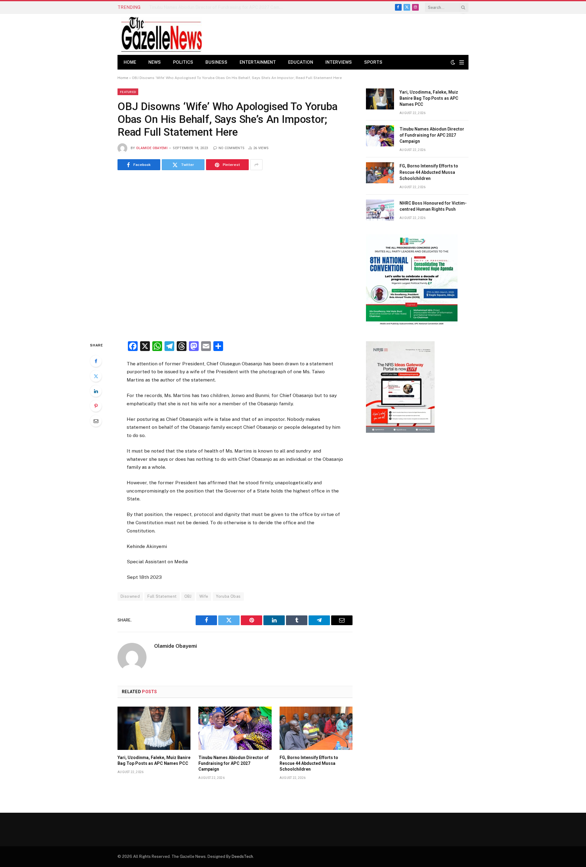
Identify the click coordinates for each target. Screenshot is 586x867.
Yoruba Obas (228, 596)
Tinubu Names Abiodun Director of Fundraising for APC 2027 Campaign (217, 7)
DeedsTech (242, 856)
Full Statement (161, 596)
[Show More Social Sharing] (256, 164)
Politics (183, 62)
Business (216, 62)
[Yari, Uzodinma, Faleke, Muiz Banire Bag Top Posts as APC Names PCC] (154, 728)
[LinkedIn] (96, 391)
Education (300, 62)
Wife (203, 596)
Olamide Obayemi (152, 148)
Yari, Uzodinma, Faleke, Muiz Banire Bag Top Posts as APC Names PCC (154, 760)
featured (128, 92)
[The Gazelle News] (161, 34)
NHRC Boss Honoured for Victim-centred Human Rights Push (433, 206)
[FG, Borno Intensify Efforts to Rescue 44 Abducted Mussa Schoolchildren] (316, 728)
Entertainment (258, 62)
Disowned (130, 596)
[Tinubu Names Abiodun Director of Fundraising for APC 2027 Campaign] (234, 728)
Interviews (338, 62)
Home (130, 62)
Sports (373, 62)
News (154, 62)
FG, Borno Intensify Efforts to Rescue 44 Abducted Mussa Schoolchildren (309, 763)
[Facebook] (96, 361)
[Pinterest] (96, 406)
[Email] (96, 421)
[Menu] (461, 62)
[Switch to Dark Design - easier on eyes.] (453, 62)
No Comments (231, 148)
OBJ (188, 596)
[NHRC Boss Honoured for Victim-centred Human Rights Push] (380, 209)
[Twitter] (96, 376)
